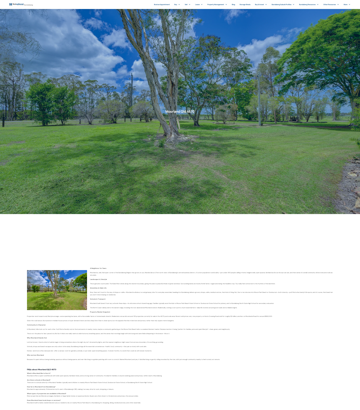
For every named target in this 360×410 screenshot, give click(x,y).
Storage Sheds (245, 4)
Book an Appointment (162, 4)
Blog (233, 4)
